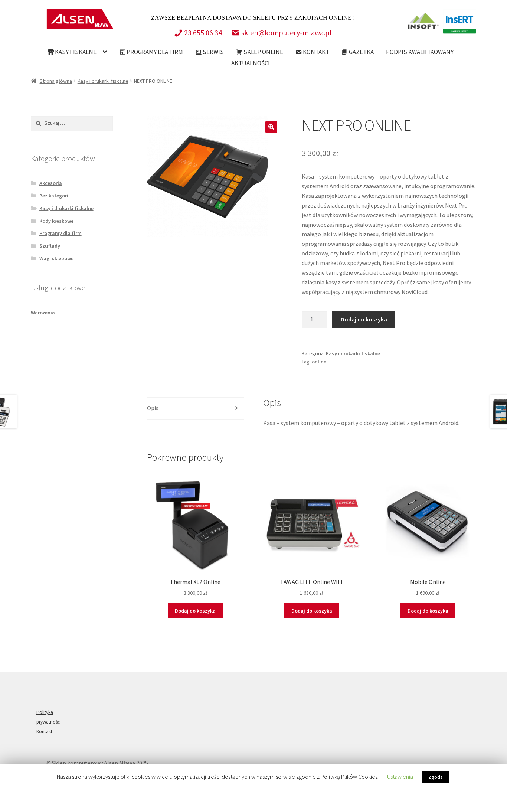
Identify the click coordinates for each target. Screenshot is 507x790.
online (319, 361)
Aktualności (250, 63)
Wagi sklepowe (56, 258)
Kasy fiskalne (75, 52)
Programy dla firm (154, 52)
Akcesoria (50, 183)
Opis (152, 408)
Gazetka (361, 52)
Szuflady (49, 245)
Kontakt (315, 52)
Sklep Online (262, 52)
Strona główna (56, 81)
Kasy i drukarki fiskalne (103, 81)
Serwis (213, 52)
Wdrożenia (43, 312)
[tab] (195, 409)
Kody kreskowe (56, 221)
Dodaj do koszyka (364, 319)
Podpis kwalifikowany (420, 52)
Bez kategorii (54, 195)
